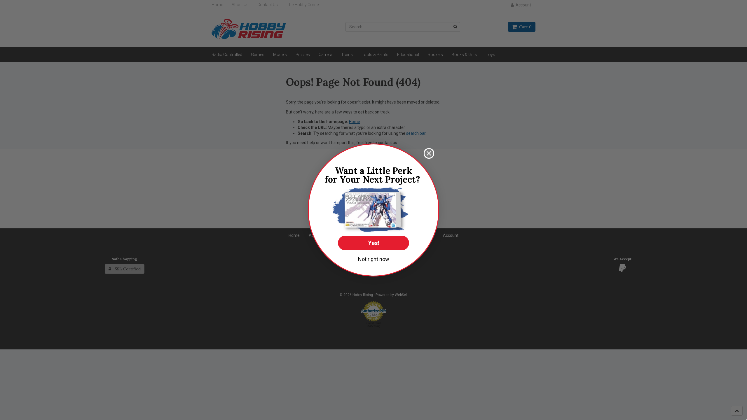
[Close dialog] (429, 153)
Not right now (373, 259)
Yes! (373, 242)
